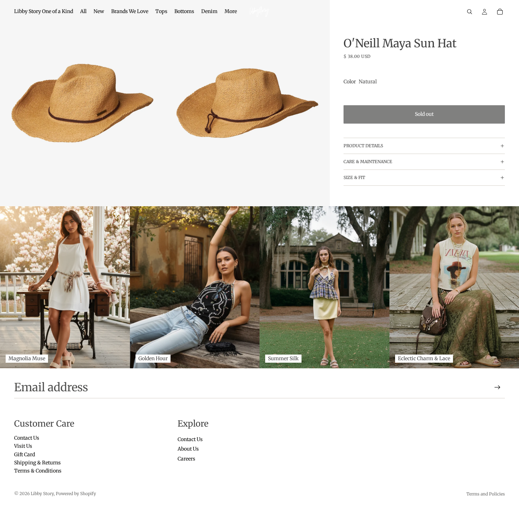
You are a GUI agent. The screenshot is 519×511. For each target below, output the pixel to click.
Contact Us (26, 438)
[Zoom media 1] (82, 103)
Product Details (363, 145)
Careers (186, 459)
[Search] (469, 11)
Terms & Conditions (37, 471)
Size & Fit (354, 177)
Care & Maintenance (368, 161)
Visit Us (23, 446)
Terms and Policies (485, 494)
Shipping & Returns (37, 462)
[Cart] (500, 11)
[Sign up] (497, 387)
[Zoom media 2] (247, 103)
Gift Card (24, 454)
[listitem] (230, 11)
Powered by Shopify (76, 493)
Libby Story (42, 493)
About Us (188, 449)
